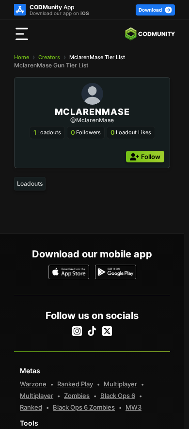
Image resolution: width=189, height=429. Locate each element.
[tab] (30, 184)
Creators (49, 57)
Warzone (33, 384)
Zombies (77, 395)
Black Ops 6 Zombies (84, 407)
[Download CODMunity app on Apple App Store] (69, 272)
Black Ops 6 (117, 395)
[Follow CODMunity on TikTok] (92, 331)
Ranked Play (75, 384)
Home (21, 57)
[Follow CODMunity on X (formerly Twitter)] (107, 331)
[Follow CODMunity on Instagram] (77, 331)
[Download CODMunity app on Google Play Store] (115, 272)
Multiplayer (120, 384)
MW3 (134, 407)
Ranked (31, 407)
